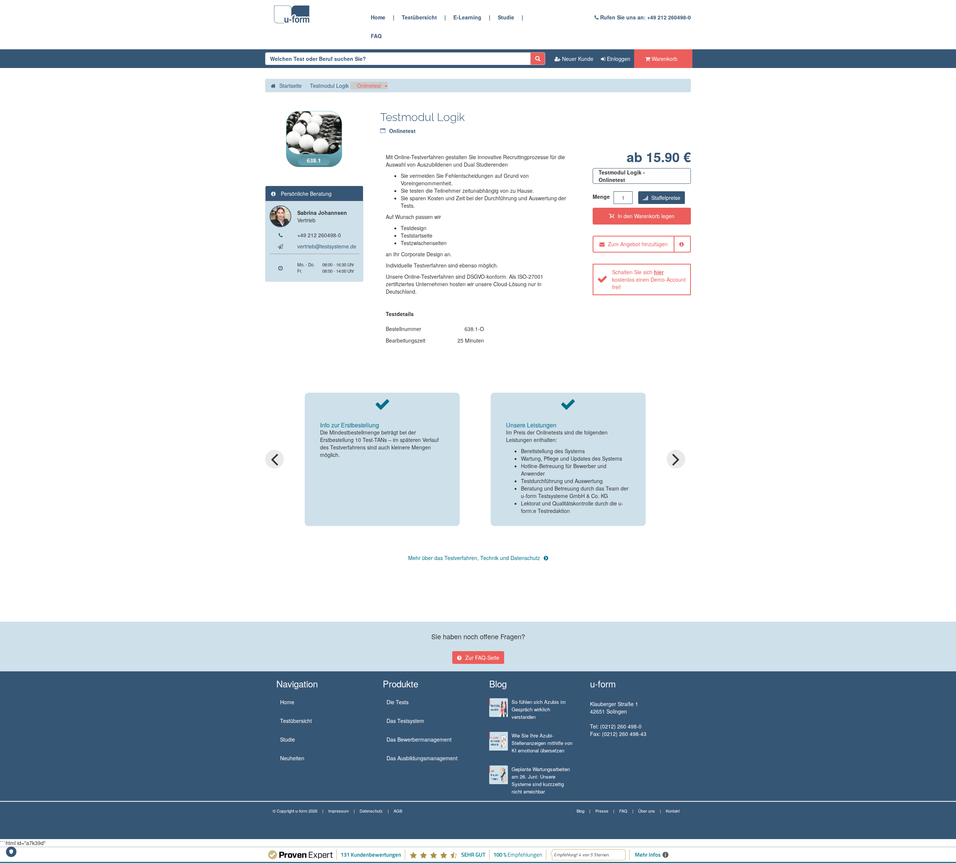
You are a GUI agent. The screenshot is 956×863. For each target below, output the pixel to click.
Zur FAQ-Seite (482, 657)
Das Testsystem (405, 720)
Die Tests (398, 702)
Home (378, 17)
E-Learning (467, 17)
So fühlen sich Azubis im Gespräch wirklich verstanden (539, 709)
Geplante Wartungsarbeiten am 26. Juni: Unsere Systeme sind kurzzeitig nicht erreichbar (541, 780)
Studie (506, 17)
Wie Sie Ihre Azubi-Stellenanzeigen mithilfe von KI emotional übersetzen (542, 743)
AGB (398, 811)
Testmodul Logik (329, 85)
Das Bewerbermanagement (419, 739)
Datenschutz (371, 811)
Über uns (646, 811)
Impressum (338, 811)
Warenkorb (663, 58)
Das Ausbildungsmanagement (422, 758)
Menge (601, 196)
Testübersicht (419, 17)
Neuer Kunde (577, 58)
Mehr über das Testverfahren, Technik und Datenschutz (474, 558)
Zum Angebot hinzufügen (637, 244)
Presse (601, 811)
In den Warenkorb (645, 216)
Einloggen (617, 58)
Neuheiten (292, 758)
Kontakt (673, 811)
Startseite (290, 85)
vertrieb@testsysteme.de (326, 246)
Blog (580, 811)
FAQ (376, 36)
